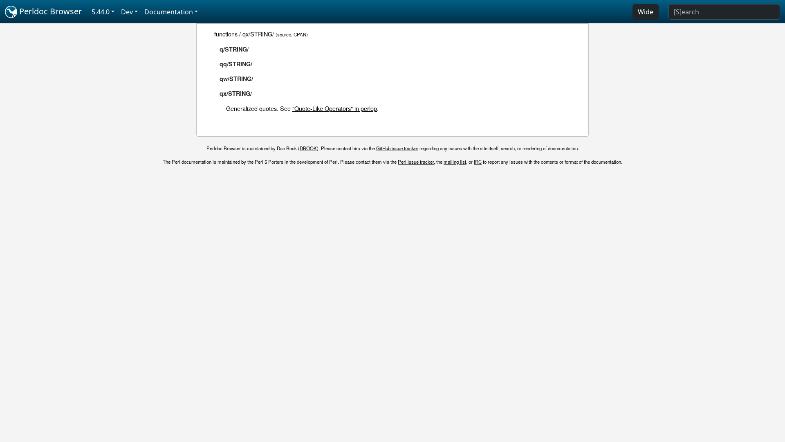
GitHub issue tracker (397, 148)
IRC (478, 161)
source (284, 34)
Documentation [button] (168, 11)
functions (226, 33)
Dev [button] (127, 11)
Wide (645, 11)
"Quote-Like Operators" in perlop (334, 108)
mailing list (455, 161)
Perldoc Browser (49, 11)
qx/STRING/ (258, 33)
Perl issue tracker (416, 161)
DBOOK (308, 148)
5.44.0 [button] (101, 11)
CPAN (300, 34)
